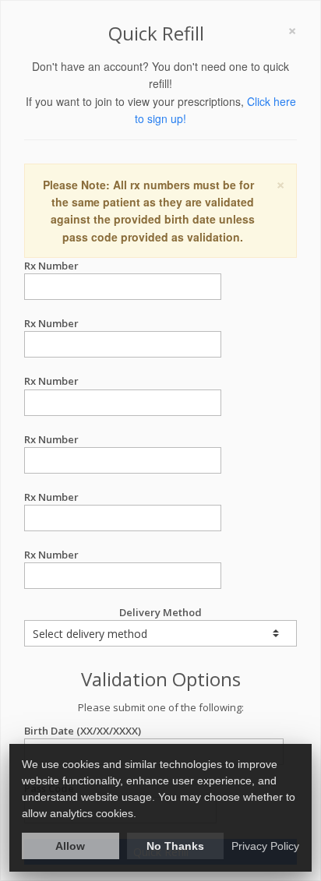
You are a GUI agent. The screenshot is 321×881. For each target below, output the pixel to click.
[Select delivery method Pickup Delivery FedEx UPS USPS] (160, 633)
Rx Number (51, 266)
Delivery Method (160, 612)
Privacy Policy (265, 846)
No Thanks (175, 846)
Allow (70, 846)
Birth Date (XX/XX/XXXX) (82, 731)
